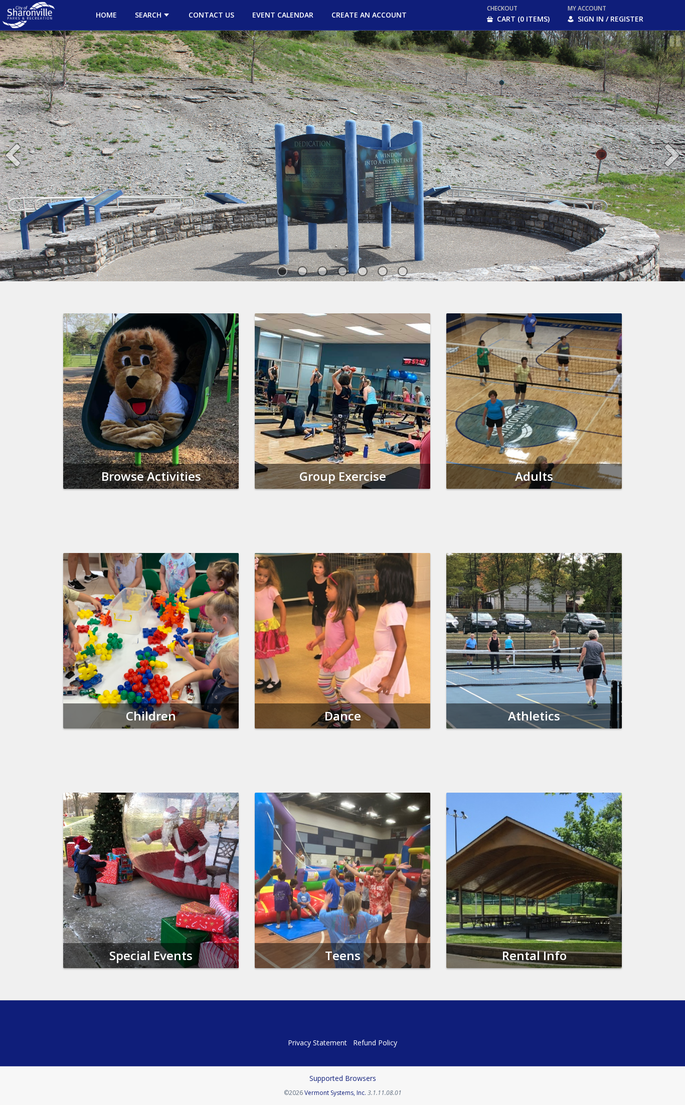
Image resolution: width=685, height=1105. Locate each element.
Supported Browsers (342, 1078)
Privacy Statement (317, 1042)
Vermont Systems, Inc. (335, 1092)
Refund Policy (375, 1042)
